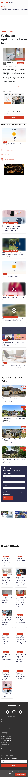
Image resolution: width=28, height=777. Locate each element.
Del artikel (20, 63)
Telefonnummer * (7, 473)
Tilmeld (14, 117)
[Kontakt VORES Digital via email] (20, 712)
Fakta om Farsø (4, 742)
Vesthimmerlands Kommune (8, 746)
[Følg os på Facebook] (7, 712)
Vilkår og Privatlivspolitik (7, 724)
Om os (2, 720)
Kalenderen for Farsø (6, 740)
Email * (4, 479)
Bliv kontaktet (8, 498)
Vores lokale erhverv (6, 738)
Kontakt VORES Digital (6, 726)
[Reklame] (14, 98)
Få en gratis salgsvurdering (7, 748)
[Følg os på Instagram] (14, 712)
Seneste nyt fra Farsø (6, 736)
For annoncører (4, 722)
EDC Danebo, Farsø (7, 401)
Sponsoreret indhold (6, 751)
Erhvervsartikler (5, 744)
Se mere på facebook (14, 86)
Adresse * (5, 485)
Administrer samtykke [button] (6, 728)
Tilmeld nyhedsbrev (20, 774)
